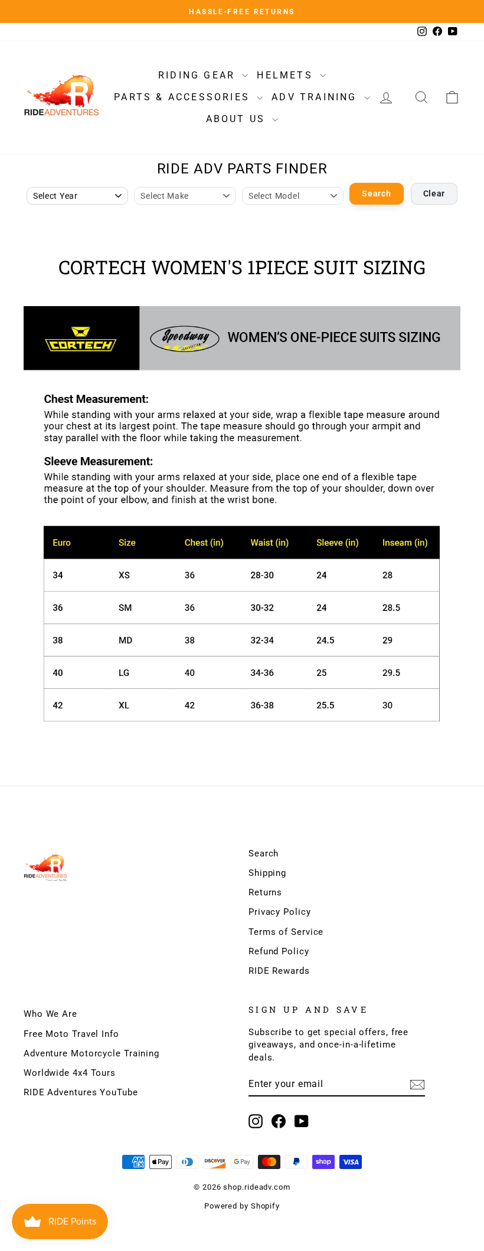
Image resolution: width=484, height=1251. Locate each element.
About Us (238, 118)
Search (376, 193)
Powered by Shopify (242, 1205)
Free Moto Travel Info (71, 1034)
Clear (434, 193)
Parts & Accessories (184, 97)
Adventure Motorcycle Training (91, 1053)
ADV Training (316, 97)
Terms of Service (285, 932)
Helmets (287, 75)
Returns (265, 892)
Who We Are (50, 1014)
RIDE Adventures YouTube (81, 1092)
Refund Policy (278, 951)
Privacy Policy (279, 912)
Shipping (267, 873)
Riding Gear (198, 75)
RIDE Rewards (279, 971)
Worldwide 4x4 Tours (70, 1073)
